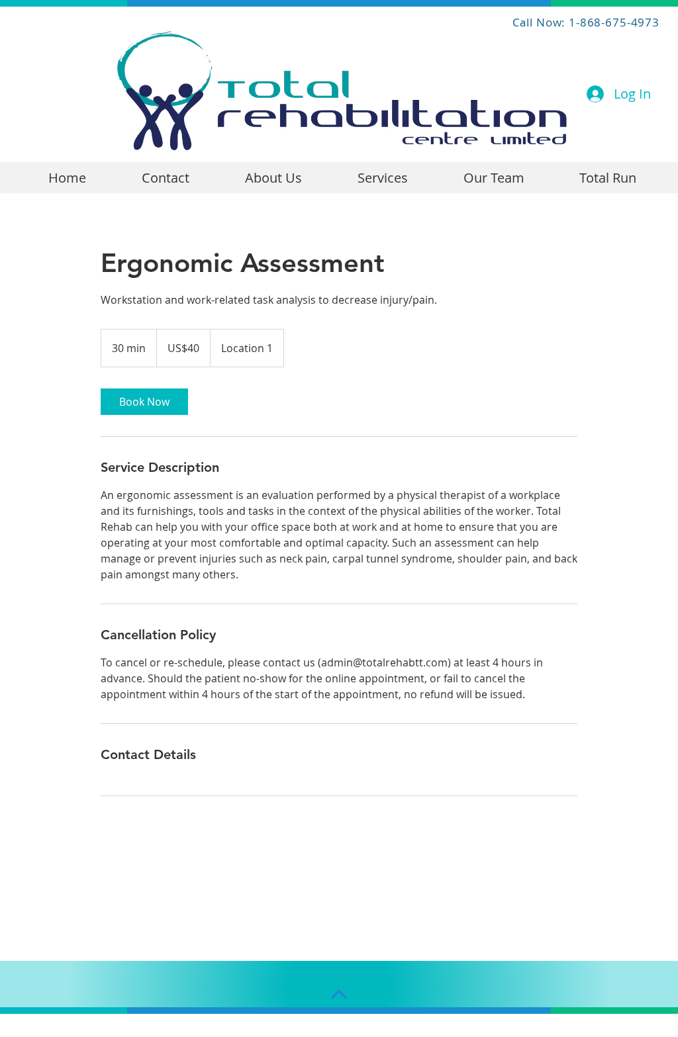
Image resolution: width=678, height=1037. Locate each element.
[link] (144, 401)
